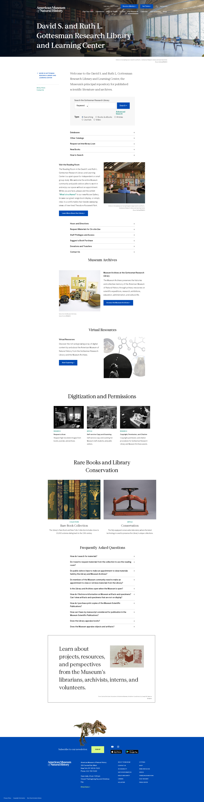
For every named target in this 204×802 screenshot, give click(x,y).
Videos (141, 772)
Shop (141, 765)
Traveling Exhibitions (146, 775)
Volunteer (121, 782)
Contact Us (40, 90)
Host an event (144, 779)
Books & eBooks (105, 117)
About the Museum (124, 762)
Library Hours (41, 88)
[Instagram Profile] (117, 746)
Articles (120, 117)
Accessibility (122, 769)
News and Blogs (144, 769)
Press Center (143, 782)
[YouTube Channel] (111, 746)
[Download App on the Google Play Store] (132, 752)
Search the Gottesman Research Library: (91, 100)
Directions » (85, 787)
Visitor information (124, 772)
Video (98, 120)
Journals (87, 120)
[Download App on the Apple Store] (116, 752)
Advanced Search (120, 113)
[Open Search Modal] (156, 6)
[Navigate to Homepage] (51, 9)
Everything (88, 117)
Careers (120, 779)
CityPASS (142, 762)
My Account (163, 6)
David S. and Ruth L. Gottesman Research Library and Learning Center (84, 36)
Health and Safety (124, 775)
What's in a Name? (68, 195)
